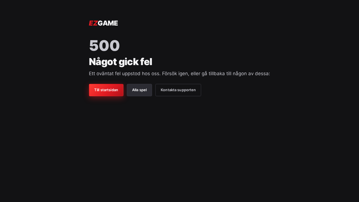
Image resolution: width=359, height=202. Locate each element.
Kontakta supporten (178, 90)
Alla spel (139, 90)
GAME (103, 23)
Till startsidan (106, 90)
